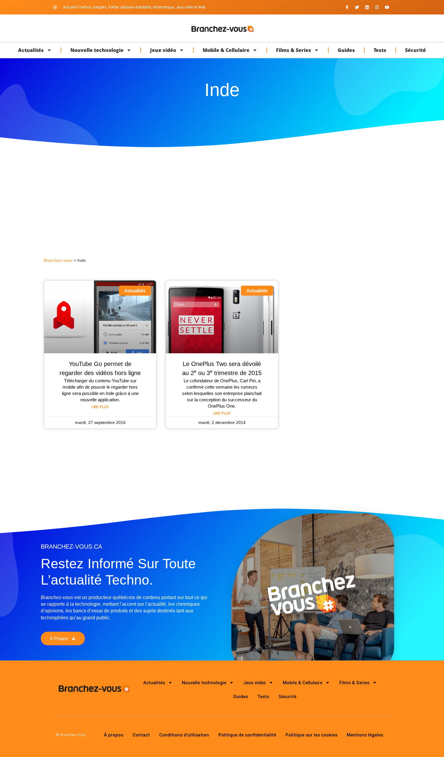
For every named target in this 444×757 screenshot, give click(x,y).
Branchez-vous (58, 260)
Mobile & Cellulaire (226, 50)
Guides (346, 50)
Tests (380, 50)
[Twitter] (357, 7)
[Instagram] (377, 7)
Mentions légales (365, 735)
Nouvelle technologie (97, 50)
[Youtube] (387, 7)
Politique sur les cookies (311, 735)
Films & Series (293, 50)
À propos (113, 735)
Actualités (31, 50)
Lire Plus (100, 407)
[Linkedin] (367, 7)
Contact (141, 735)
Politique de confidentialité (247, 735)
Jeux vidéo (163, 50)
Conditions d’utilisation (184, 735)
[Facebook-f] (347, 7)
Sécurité (415, 50)
